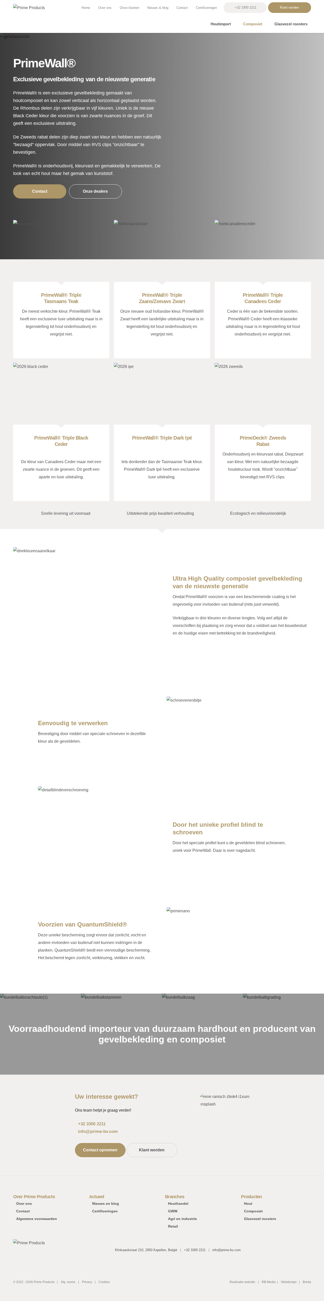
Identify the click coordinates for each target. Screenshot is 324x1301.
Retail (173, 1226)
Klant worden (289, 7)
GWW (172, 1211)
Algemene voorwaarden (36, 1219)
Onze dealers (95, 191)
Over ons (105, 8)
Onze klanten (129, 8)
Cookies (104, 1282)
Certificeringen (206, 8)
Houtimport (221, 24)
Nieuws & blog (157, 8)
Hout (248, 1203)
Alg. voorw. (68, 1282)
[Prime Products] (29, 16)
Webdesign (289, 1282)
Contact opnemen (100, 1150)
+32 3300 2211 (245, 7)
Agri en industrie (182, 1219)
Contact (182, 8)
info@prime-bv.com (98, 1131)
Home (86, 8)
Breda (307, 1282)
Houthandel (178, 1203)
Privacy (87, 1282)
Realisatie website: (243, 1282)
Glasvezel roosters (291, 24)
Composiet (252, 24)
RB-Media (269, 1282)
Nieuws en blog (105, 1203)
